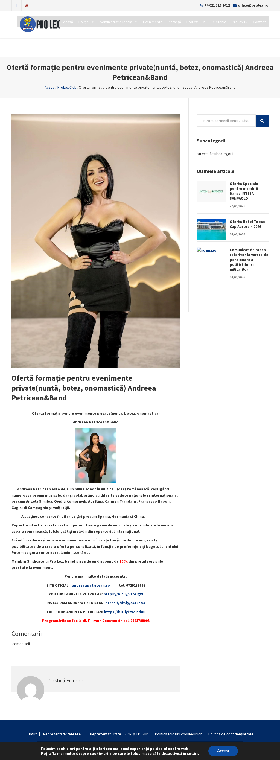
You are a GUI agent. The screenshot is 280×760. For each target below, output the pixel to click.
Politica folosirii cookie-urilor (178, 734)
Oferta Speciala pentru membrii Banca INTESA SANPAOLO (244, 191)
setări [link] (192, 753)
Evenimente (152, 21)
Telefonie (218, 21)
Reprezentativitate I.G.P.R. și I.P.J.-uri (119, 734)
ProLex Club (196, 21)
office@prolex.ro (253, 5)
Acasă (68, 21)
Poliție (83, 21)
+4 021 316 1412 (217, 5)
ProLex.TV (239, 21)
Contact (259, 21)
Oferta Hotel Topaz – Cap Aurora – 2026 (249, 224)
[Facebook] (16, 4)
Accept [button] (223, 750)
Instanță (174, 21)
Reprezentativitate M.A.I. (63, 734)
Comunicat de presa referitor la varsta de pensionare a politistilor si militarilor (249, 259)
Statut (32, 734)
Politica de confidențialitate (230, 734)
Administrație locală (116, 21)
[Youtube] (26, 4)
